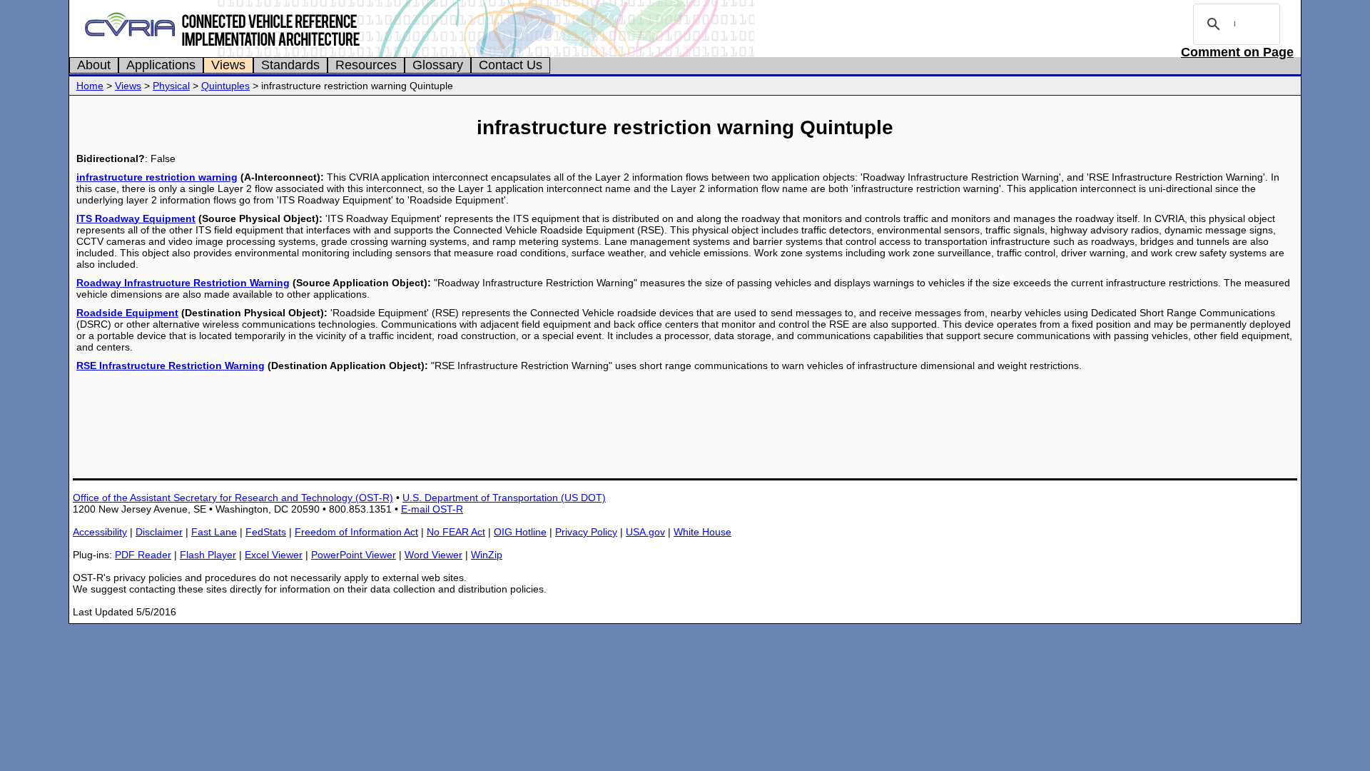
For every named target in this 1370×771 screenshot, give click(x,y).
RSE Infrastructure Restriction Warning (170, 365)
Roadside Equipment (127, 312)
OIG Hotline (520, 532)
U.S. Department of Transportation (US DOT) (504, 497)
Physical (171, 85)
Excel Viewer (274, 554)
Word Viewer (433, 554)
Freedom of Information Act (356, 532)
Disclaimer (159, 532)
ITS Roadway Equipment (136, 218)
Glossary (437, 65)
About (94, 65)
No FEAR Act (456, 532)
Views (228, 65)
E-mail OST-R (432, 509)
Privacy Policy (586, 532)
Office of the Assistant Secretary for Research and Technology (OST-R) (233, 497)
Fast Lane (214, 532)
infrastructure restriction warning (157, 177)
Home (89, 85)
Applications (161, 65)
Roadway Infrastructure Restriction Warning (183, 282)
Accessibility (100, 532)
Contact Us (510, 65)
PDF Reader (143, 554)
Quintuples (225, 85)
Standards (290, 65)
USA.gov (645, 532)
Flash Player (208, 554)
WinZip (486, 554)
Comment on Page (1237, 52)
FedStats (265, 532)
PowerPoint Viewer (353, 554)
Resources (366, 65)
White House (702, 532)
